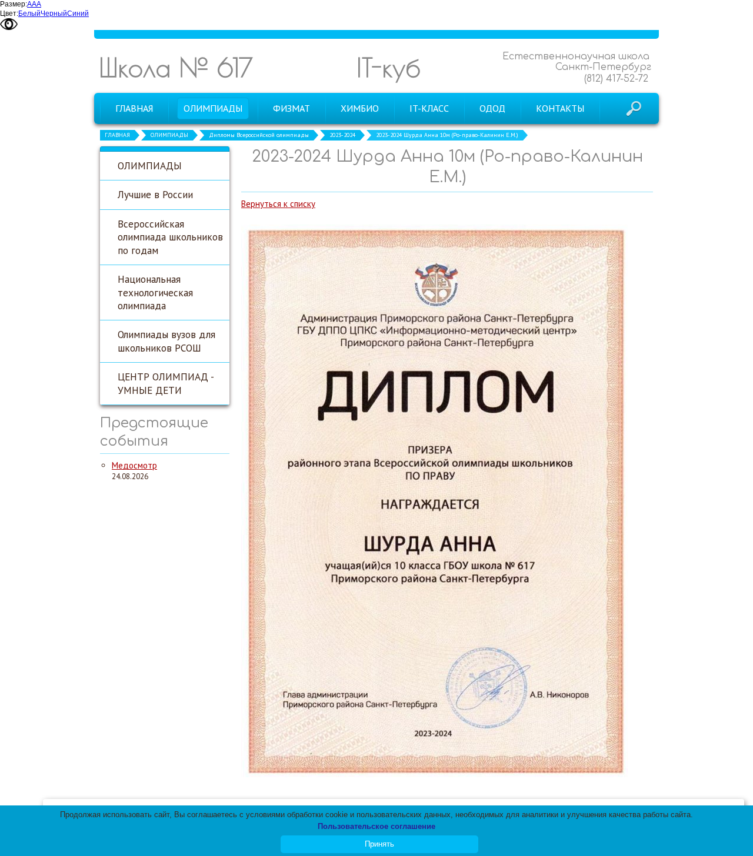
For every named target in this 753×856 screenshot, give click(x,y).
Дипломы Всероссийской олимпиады (259, 135)
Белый (29, 13)
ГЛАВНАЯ (117, 135)
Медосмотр (134, 465)
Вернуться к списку (278, 203)
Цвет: (9, 13)
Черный (54, 13)
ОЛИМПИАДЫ (169, 135)
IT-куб (388, 67)
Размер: (13, 4)
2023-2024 (342, 135)
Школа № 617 (176, 67)
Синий (78, 13)
